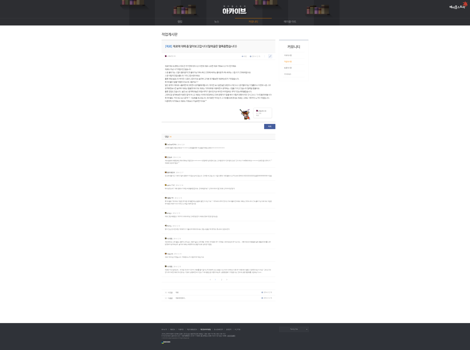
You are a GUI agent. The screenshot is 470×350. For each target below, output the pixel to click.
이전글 (170, 293)
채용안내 (172, 329)
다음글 (170, 298)
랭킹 (180, 21)
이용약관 (181, 329)
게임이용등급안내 (192, 329)
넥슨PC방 (237, 329)
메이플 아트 (290, 21)
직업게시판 (288, 62)
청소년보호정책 (218, 329)
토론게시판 (288, 68)
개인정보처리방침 (205, 329)
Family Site (294, 329)
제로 (177, 292)
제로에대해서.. (181, 298)
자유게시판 (288, 55)
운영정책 (228, 329)
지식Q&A (287, 74)
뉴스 (216, 21)
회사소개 (164, 329)
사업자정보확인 (231, 336)
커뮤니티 (253, 21)
